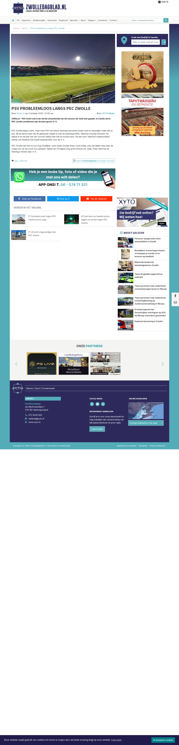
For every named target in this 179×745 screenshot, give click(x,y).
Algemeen (26, 20)
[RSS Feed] (103, 404)
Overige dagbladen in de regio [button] (143, 423)
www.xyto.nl (34, 422)
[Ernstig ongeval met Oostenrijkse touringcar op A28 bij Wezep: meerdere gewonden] (125, 313)
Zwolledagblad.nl (46, 6)
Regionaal (63, 20)
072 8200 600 (35, 415)
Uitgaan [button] (91, 20)
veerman (23, 161)
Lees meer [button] (116, 740)
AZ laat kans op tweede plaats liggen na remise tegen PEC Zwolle (95, 219)
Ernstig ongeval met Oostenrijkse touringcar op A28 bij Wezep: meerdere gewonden (150, 312)
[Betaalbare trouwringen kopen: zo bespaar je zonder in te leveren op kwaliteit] (125, 254)
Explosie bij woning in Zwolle (149, 321)
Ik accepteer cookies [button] (163, 740)
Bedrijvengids (39, 20)
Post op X (64, 198)
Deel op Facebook (31, 198)
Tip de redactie (98, 198)
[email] (175, 302)
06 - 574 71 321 (74, 184)
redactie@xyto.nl (36, 418)
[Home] (13, 20)
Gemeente (52, 20)
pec (16, 161)
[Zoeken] (166, 20)
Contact (113, 20)
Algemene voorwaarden (126, 446)
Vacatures (102, 20)
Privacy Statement (157, 446)
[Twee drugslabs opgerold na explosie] (125, 278)
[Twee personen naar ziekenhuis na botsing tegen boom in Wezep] (125, 289)
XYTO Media (108, 113)
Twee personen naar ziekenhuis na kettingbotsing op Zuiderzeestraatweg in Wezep (150, 300)
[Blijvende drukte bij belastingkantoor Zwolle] (125, 266)
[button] (13, 364)
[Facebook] (92, 404)
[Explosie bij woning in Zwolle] (125, 325)
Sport (83, 20)
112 (18, 20)
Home (16, 28)
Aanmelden (97, 429)
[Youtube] (97, 404)
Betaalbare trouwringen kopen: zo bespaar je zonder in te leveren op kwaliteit (150, 253)
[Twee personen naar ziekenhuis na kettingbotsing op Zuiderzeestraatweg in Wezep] (125, 301)
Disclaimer (143, 446)
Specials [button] (73, 20)
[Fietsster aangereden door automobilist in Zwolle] (125, 242)
